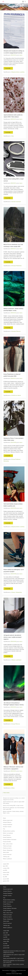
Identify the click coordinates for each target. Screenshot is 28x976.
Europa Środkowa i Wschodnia (9, 839)
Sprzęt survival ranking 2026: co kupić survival (13, 805)
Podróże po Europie (7, 846)
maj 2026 (5, 870)
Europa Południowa (7, 837)
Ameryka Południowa (17, 265)
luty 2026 (5, 876)
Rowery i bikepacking (17, 592)
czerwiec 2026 (6, 868)
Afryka (13, 788)
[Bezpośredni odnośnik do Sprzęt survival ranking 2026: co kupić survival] (14, 158)
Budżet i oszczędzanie (8, 833)
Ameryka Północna (16, 331)
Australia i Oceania (7, 826)
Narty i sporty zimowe (7, 843)
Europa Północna (16, 723)
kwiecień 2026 (6, 872)
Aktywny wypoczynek (7, 820)
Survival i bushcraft (16, 201)
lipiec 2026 (5, 866)
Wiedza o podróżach (16, 660)
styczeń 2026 (6, 878)
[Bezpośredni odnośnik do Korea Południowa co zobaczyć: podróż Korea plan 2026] (14, 354)
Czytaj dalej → (8, 68)
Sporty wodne (6, 852)
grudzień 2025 (6, 881)
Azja (13, 136)
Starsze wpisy (5, 792)
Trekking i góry (6, 856)
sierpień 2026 (6, 864)
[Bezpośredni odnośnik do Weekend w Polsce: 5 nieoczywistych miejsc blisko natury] (14, 418)
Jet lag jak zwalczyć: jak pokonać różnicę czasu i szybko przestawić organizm (13, 637)
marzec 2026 (6, 874)
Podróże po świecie (16, 395)
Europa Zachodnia (7, 841)
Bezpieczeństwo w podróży (18, 72)
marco (20, 55)
